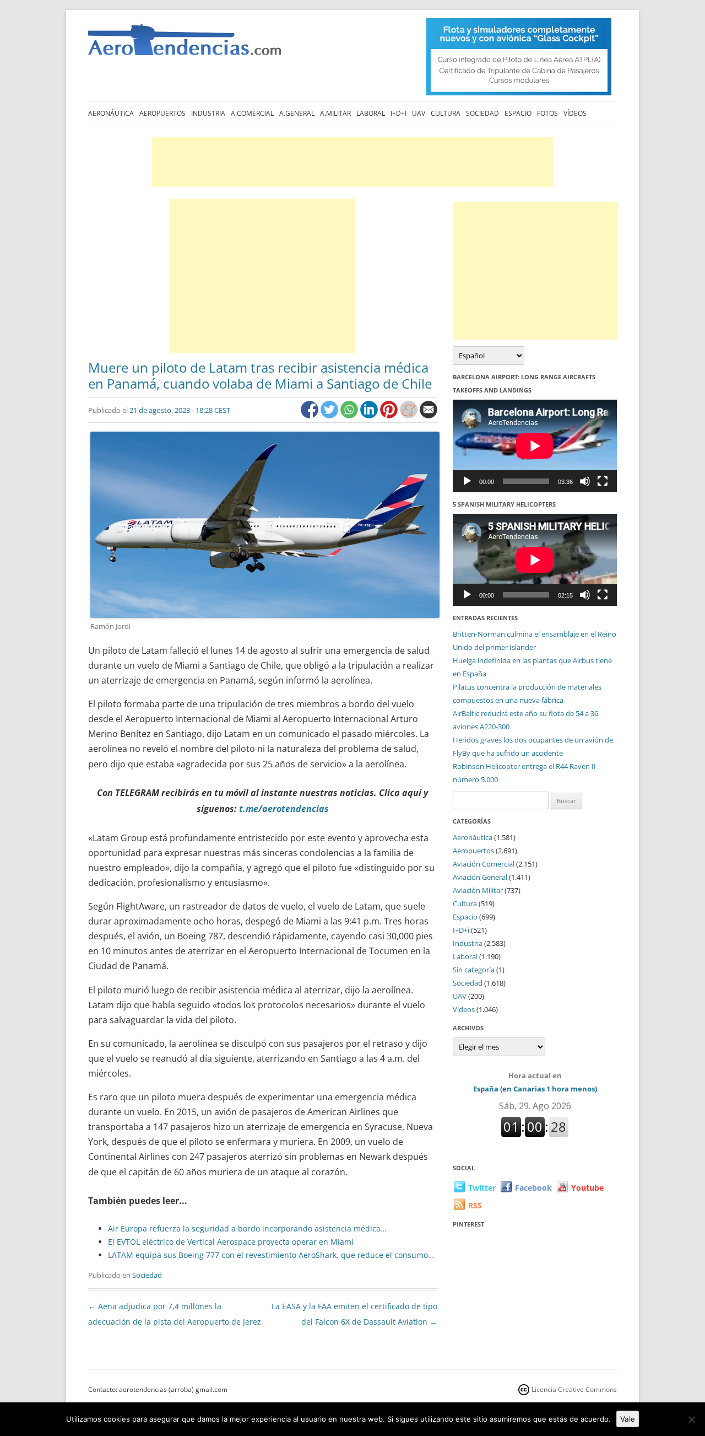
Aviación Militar (478, 890)
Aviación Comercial (483, 864)
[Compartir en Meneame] (410, 415)
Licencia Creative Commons (574, 1389)
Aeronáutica (111, 113)
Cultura (445, 113)
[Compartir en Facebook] (311, 415)
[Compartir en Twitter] (330, 415)
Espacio (518, 113)
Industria (208, 113)
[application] (535, 446)
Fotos (547, 113)
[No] (691, 1419)
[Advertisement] (352, 162)
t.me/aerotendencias (284, 809)
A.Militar (335, 113)
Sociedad (482, 113)
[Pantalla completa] (602, 481)
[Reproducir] (467, 481)
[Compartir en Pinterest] (390, 415)
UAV (418, 113)
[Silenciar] (584, 481)
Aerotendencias (184, 44)
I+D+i (398, 113)
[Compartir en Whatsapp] (350, 415)
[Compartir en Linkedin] (370, 415)
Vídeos (575, 113)
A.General (296, 113)
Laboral (370, 113)
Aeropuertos (162, 113)
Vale (627, 1419)
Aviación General (480, 877)
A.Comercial (252, 113)
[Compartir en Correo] (428, 415)
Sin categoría (474, 970)
